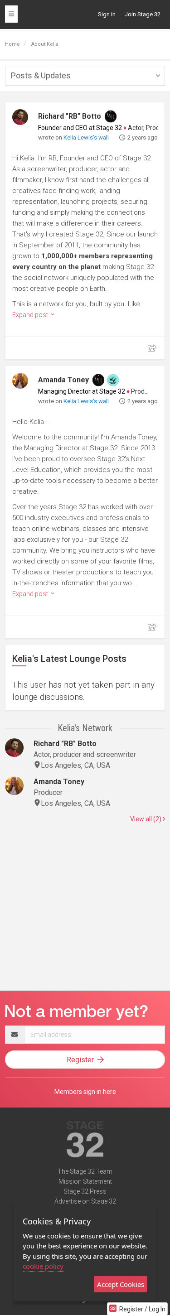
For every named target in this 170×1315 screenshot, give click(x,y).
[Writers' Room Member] (110, 116)
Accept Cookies (120, 1284)
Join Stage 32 (142, 14)
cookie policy (43, 1266)
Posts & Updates (41, 75)
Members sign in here (85, 1091)
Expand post (30, 314)
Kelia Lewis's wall (86, 137)
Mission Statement (85, 1181)
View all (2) (146, 819)
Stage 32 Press (85, 1191)
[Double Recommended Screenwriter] (113, 380)
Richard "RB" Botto (69, 116)
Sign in (107, 14)
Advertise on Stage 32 (85, 1201)
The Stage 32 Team (85, 1171)
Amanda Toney (63, 380)
